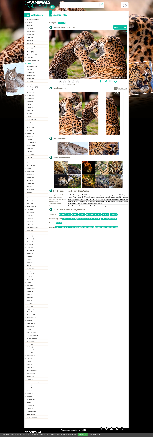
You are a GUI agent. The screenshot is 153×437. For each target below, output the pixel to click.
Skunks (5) (30, 297)
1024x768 (82, 214)
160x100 (85, 227)
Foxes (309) (30, 57)
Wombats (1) (30, 408)
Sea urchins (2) (31, 355)
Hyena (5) (29, 294)
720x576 (68, 214)
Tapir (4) (29, 329)
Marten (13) (30, 244)
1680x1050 (96, 219)
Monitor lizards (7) (32, 268)
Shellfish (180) (31, 75)
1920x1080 (104, 219)
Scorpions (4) (30, 326)
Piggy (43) (29, 151)
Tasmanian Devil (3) (32, 335)
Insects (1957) (31, 31)
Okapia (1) (30, 393)
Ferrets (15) (30, 224)
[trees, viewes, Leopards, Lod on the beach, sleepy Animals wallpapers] (61, 174)
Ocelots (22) (30, 200)
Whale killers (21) (31, 206)
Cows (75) (29, 113)
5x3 (122, 88)
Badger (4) (30, 306)
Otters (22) (30, 203)
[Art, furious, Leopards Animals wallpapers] (116, 174)
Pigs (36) (29, 157)
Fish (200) (29, 69)
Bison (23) (30, 198)
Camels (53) (30, 139)
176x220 (78, 227)
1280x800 (73, 219)
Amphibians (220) (32, 66)
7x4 (126, 88)
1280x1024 (97, 214)
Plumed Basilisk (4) (32, 317)
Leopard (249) (31, 63)
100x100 (110, 227)
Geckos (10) (30, 247)
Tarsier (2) (29, 361)
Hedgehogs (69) (31, 119)
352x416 (58, 227)
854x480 (59, 223)
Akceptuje (82, 434)
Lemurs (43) (30, 148)
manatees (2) (30, 349)
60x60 (116, 227)
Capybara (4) (30, 309)
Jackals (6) (30, 285)
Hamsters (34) (31, 163)
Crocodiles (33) (31, 165)
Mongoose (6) (31, 288)
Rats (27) (29, 186)
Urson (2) (29, 364)
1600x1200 (113, 214)
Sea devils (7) (30, 274)
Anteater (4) (30, 303)
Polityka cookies (95, 434)
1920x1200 (112, 219)
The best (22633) (31, 411)
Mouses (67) (30, 125)
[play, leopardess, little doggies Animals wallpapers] (102, 174)
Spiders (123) (30, 84)
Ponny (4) (29, 320)
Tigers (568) (30, 37)
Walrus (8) (29, 256)
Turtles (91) (30, 107)
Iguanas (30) (30, 177)
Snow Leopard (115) (32, 87)
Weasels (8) (30, 259)
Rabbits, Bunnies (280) (33, 60)
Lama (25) (29, 192)
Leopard (62, 23)
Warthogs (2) (30, 367)
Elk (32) (29, 168)
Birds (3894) (30, 25)
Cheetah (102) (31, 95)
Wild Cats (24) (31, 195)
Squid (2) (29, 358)
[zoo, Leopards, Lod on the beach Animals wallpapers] (74, 174)
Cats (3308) (30, 28)
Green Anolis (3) (31, 332)
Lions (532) (30, 43)
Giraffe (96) (30, 101)
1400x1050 (105, 214)
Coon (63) (29, 130)
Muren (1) (29, 387)
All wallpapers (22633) (33, 19)
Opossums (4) (31, 314)
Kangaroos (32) (31, 171)
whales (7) (30, 276)
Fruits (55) (30, 136)
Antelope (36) (30, 154)
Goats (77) (30, 110)
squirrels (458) (31, 46)
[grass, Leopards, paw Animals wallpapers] (74, 187)
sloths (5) (29, 300)
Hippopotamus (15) (32, 227)
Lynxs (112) (30, 89)
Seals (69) (29, 122)
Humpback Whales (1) (33, 382)
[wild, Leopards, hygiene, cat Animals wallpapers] (102, 187)
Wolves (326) (30, 51)
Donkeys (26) (30, 189)
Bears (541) (30, 40)
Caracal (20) (30, 209)
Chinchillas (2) (31, 341)
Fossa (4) (29, 312)
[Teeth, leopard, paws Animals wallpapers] (61, 187)
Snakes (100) (30, 98)
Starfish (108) (30, 92)
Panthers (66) (30, 127)
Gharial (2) (30, 344)
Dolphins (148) (31, 81)
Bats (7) (29, 265)
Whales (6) (30, 291)
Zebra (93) (29, 104)
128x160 (91, 227)
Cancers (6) (30, 282)
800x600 (75, 214)
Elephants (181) (31, 72)
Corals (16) (30, 215)
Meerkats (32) (30, 174)
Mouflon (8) (30, 253)
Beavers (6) (30, 279)
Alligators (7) (30, 262)
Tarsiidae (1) (30, 405)
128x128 (98, 227)
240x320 (71, 227)
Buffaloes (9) (30, 250)
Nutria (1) (29, 390)
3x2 (119, 88)
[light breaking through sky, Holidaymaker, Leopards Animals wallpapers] (88, 187)
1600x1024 (88, 219)
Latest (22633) (31, 414)
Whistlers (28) (30, 183)
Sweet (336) (30, 49)
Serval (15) (30, 230)
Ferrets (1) (30, 379)
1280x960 (89, 214)
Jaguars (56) (30, 133)
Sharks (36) (30, 160)
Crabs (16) (30, 218)
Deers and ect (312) (32, 54)
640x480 (62, 214)
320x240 (65, 227)
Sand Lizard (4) (31, 323)
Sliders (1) (29, 402)
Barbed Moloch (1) (32, 373)
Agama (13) (30, 241)
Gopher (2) (30, 347)
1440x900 (80, 219)
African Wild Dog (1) (32, 370)
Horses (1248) (30, 34)
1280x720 (65, 219)
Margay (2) (30, 352)
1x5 (116, 88)
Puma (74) (29, 116)
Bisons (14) (30, 233)
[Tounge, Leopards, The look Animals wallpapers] (116, 187)
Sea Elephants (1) (32, 399)
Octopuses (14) (31, 238)
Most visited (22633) (32, 417)
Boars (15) (30, 221)
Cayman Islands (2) (32, 338)
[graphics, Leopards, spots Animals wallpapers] (88, 174)
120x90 (103, 227)
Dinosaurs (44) (31, 145)
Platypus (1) (30, 396)
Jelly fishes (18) (31, 212)
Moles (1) (29, 385)
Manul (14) (30, 236)
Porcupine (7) (30, 271)
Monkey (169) (30, 78)
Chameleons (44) (31, 142)
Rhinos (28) (30, 180)
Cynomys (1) (30, 376)
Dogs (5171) (30, 22)
